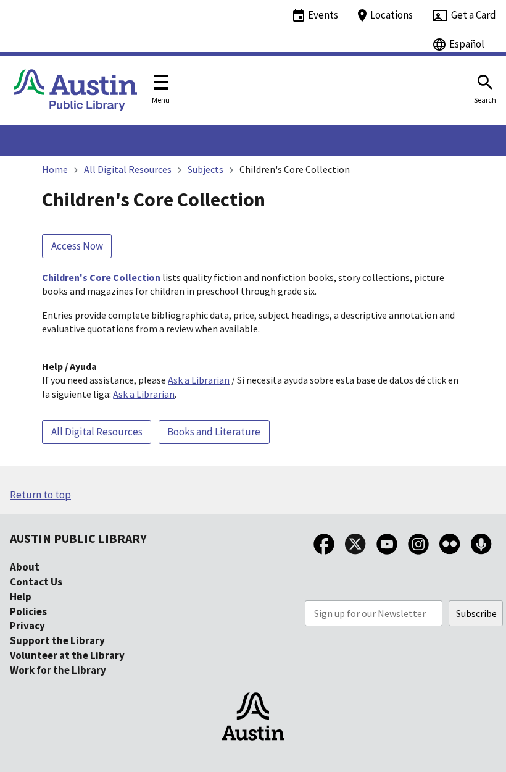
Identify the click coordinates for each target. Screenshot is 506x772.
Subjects (205, 169)
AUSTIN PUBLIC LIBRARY (78, 538)
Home (55, 169)
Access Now (77, 246)
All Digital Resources (128, 169)
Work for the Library (58, 670)
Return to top (40, 494)
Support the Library (57, 640)
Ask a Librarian (199, 380)
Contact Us (36, 582)
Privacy (27, 625)
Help (20, 596)
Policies (28, 611)
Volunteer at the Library (67, 655)
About (24, 567)
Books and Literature (213, 431)
